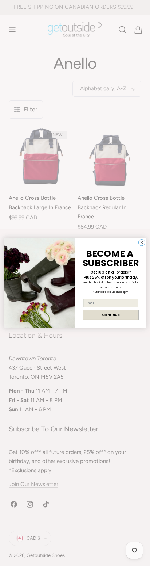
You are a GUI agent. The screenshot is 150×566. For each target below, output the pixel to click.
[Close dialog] (141, 242)
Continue (110, 314)
